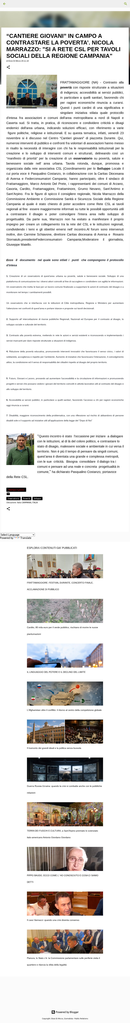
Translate (25, 537)
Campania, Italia (30, 502)
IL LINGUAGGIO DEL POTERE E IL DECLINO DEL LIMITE (56, 672)
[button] (8, 67)
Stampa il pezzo (16, 489)
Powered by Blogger (67, 1012)
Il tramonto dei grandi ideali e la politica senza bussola (54, 748)
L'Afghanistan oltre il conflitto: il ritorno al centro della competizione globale (64, 710)
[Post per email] (8, 495)
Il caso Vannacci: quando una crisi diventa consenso (53, 920)
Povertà (26, 498)
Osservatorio (13, 498)
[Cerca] (13, 4)
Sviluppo (37, 498)
